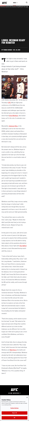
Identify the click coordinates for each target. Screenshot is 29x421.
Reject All (14, 413)
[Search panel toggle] (26, 2)
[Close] (27, 397)
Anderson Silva (13, 126)
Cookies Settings (14, 408)
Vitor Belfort (23, 246)
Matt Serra (13, 350)
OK (14, 417)
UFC (9, 102)
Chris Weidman (13, 115)
